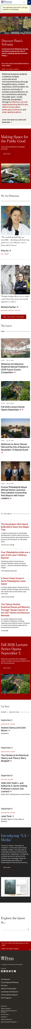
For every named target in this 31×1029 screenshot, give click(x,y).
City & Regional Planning (9, 982)
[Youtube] (12, 971)
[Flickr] (15, 971)
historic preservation (11, 107)
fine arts (24, 104)
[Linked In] (7, 971)
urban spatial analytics (11, 112)
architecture (14, 102)
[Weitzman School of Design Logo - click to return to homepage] (6, 2)
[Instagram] (10, 971)
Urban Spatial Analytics (9, 995)
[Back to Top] (15, 1023)
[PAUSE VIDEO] (28, 28)
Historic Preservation (8, 989)
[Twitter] (4, 971)
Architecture (5, 979)
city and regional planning (14, 103)
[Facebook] (2, 971)
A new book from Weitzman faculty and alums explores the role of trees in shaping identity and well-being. (15, 52)
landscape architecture (12, 109)
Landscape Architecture (9, 992)
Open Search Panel (24, 2)
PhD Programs (6, 998)
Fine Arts (4, 985)
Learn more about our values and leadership (14, 121)
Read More (7, 154)
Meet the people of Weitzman (14, 317)
